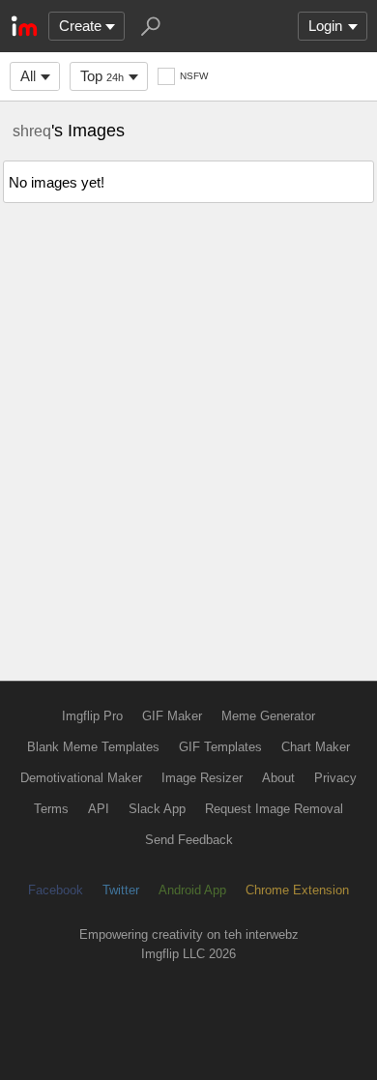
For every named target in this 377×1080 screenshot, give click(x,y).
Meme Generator (268, 716)
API (98, 809)
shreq (32, 130)
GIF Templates (220, 747)
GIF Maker (172, 716)
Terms (51, 809)
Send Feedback (189, 839)
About (278, 778)
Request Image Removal (274, 809)
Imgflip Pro (92, 716)
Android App (192, 890)
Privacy (335, 778)
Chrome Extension (297, 890)
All (28, 76)
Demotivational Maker (81, 778)
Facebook (55, 890)
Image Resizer (202, 778)
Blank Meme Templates (93, 747)
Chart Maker (315, 747)
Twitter (120, 890)
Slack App (157, 809)
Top (102, 76)
